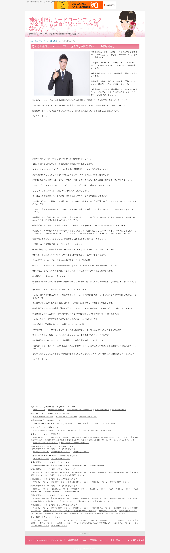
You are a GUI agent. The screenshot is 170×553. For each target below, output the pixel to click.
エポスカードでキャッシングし (67, 430)
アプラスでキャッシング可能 (43, 430)
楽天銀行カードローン (126, 520)
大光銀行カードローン (41, 482)
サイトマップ (85, 533)
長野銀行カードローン (59, 482)
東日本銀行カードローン (60, 472)
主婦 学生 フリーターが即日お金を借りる (45, 41)
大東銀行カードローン (98, 466)
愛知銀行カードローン (41, 489)
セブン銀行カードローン (122, 523)
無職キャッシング (39, 410)
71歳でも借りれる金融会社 (59, 437)
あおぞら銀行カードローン (54, 475)
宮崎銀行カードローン (81, 508)
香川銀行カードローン (68, 501)
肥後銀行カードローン (81, 498)
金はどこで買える (124, 437)
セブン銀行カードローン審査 (43, 417)
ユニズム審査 (93, 423)
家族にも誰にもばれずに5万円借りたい (75, 443)
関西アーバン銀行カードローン (120, 489)
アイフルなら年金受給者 (65, 423)
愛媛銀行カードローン (86, 501)
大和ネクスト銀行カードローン (67, 513)
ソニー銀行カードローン (68, 520)
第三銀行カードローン (98, 489)
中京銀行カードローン (79, 489)
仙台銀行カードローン (61, 466)
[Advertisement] (54, 136)
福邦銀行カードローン (100, 482)
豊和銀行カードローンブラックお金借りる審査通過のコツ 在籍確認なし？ (69, 511)
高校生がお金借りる (119, 410)
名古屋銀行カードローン (60, 489)
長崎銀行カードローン (121, 508)
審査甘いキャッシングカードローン (45, 443)
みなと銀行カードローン (72, 492)
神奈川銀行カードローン (75, 475)
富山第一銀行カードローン (79, 482)
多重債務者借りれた (40, 437)
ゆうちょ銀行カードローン (115, 513)
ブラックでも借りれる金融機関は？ (79, 410)
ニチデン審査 (81, 423)
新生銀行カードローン (108, 520)
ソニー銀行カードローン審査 (66, 417)
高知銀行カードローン (105, 501)
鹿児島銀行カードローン (108, 511)
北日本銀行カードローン (41, 466)
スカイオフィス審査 (108, 423)
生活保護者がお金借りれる (54, 440)
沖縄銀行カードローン (81, 452)
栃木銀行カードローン (79, 472)
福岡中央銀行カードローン (60, 508)
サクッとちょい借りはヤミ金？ (125, 440)
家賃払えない (106, 430)
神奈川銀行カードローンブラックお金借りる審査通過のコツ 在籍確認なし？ (65, 24)
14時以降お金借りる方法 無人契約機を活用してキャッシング (93, 437)
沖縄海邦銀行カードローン (60, 452)
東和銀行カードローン (41, 472)
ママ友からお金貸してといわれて (99, 440)
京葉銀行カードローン (98, 472)
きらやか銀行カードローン (60, 459)
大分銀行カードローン (41, 508)
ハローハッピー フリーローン (43, 423)
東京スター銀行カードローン (119, 472)
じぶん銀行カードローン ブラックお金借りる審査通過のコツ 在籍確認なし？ (83, 523)
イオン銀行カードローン (88, 520)
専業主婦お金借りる (102, 410)
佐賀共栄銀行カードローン (101, 508)
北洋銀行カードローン (41, 459)
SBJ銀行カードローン (59, 526)
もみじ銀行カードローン (61, 498)
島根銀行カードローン (53, 492)
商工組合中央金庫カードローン (92, 513)
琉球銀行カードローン (41, 452)
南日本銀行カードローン (44, 513)
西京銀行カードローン (100, 498)
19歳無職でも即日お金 (56, 410)
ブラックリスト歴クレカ (90, 430)
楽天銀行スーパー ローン (88, 417)
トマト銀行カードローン (41, 498)
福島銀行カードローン (79, 466)
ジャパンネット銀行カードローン (45, 520)
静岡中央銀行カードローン (119, 482)
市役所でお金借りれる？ (75, 440)
